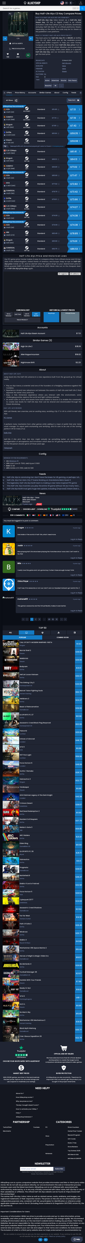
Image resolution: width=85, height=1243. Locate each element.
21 (46, 515)
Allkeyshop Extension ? (24, 1117)
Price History (20, 93)
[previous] (5, 38)
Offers (9, 93)
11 (30, 515)
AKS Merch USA (73, 1154)
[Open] (4, 2)
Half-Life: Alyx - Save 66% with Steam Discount (31, 499)
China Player (22, 581)
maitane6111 (22, 599)
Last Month (36, 315)
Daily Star (8, 433)
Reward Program (74, 1135)
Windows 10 (13, 461)
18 (53, 515)
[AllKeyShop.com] (32, 2)
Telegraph (8, 448)
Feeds (73, 93)
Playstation (49, 1145)
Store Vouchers (73, 1127)
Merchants (7, 1131)
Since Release (8, 315)
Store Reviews (73, 1147)
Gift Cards (71, 1139)
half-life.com (66, 63)
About (56, 93)
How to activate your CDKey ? (27, 1109)
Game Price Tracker (75, 1131)
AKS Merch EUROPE (74, 1158)
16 (73, 515)
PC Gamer (8, 418)
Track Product (22, 320)
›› (65, 619)
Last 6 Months (27, 315)
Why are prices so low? (24, 1101)
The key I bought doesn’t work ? (27, 1105)
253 (66, 515)
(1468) (74, 509)
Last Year (18, 314)
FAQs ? (18, 1113)
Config (65, 93)
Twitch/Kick (7, 1127)
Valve (64, 66)
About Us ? (20, 1093)
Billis (19, 563)
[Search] (82, 8)
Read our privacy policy (57, 1236)
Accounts (32, 93)
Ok (40, 1240)
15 (59, 515)
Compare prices (58, 146)
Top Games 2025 (74, 1151)
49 (49, 619)
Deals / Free (72, 1143)
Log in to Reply (76, 539)
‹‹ (23, 619)
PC (46, 1127)
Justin (20, 545)
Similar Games (45, 93)
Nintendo (48, 1153)
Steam (64, 71)
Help (78, 1239)
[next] (31, 38)
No (46, 1240)
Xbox (47, 1136)
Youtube (36, 1127)
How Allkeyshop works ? (24, 1097)
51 (56, 619)
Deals (39, 504)
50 (53, 619)
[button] (80, 2)
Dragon (20, 528)
